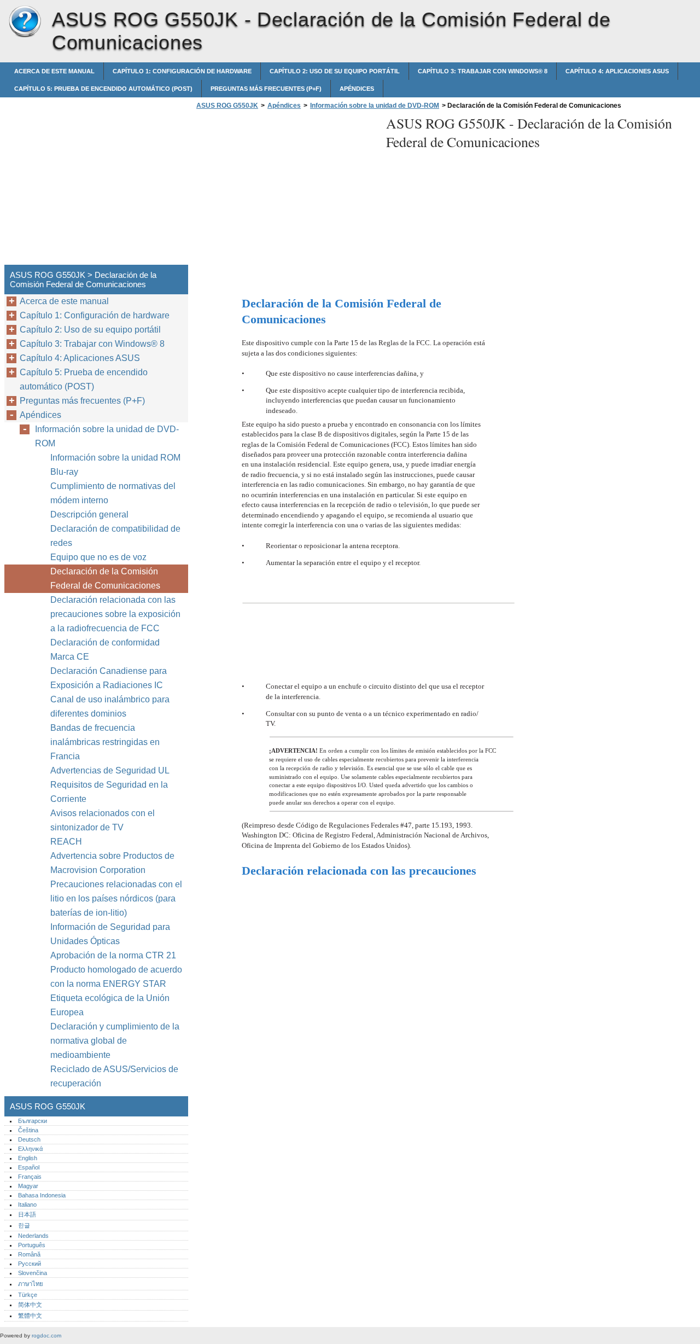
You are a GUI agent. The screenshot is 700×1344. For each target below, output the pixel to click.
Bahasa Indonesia (42, 1195)
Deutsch (29, 1139)
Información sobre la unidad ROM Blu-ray (115, 464)
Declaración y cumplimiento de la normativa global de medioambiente (114, 1041)
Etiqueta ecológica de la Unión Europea (110, 1005)
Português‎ (31, 1245)
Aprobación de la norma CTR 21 (113, 955)
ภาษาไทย (30, 1284)
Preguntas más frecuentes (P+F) (266, 88)
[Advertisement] (285, 190)
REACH (66, 841)
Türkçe (27, 1294)
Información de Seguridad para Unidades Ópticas (110, 934)
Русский (29, 1263)
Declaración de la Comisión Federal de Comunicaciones (105, 578)
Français (30, 1176)
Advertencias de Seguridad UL (110, 770)
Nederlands (33, 1235)
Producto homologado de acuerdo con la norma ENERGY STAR (116, 976)
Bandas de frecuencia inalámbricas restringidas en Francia (105, 742)
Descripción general (89, 514)
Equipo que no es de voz (99, 557)
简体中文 (30, 1304)
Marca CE (69, 656)
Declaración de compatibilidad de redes (115, 536)
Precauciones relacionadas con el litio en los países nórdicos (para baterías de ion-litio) (116, 898)
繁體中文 (30, 1315)
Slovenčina (32, 1273)
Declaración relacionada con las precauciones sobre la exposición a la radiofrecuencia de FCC (115, 614)
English (27, 1158)
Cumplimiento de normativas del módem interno (113, 493)
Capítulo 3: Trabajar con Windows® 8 (482, 71)
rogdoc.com (46, 1336)
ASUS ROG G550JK (24, 21)
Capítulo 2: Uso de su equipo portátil (335, 71)
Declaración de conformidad (105, 642)
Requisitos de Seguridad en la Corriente (109, 792)
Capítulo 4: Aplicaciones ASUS (617, 71)
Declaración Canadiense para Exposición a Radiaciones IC (108, 678)
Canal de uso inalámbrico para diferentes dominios (110, 706)
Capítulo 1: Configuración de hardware (182, 71)
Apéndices (357, 88)
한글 (24, 1225)
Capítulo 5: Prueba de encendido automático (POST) (103, 88)
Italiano (27, 1204)
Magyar (28, 1186)
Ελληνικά (30, 1148)
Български (32, 1121)
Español (28, 1167)
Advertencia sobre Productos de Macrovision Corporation (112, 863)
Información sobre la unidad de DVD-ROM (374, 105)
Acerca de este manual (54, 71)
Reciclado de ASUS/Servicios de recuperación (114, 1076)
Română (29, 1254)
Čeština (28, 1130)
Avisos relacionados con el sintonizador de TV (102, 820)
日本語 (27, 1214)
